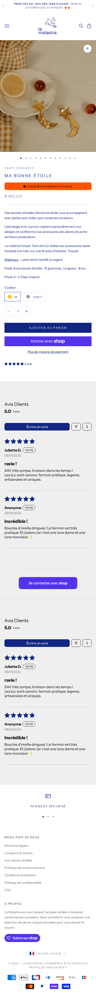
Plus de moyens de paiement (48, 352)
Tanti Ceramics (19, 168)
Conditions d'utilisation (20, 875)
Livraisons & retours (18, 853)
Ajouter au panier (48, 327)
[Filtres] (76, 427)
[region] (48, 801)
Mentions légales (16, 846)
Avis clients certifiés (18, 860)
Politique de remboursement (24, 868)
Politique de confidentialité (23, 883)
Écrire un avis (37, 426)
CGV (7, 890)
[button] (14, 364)
